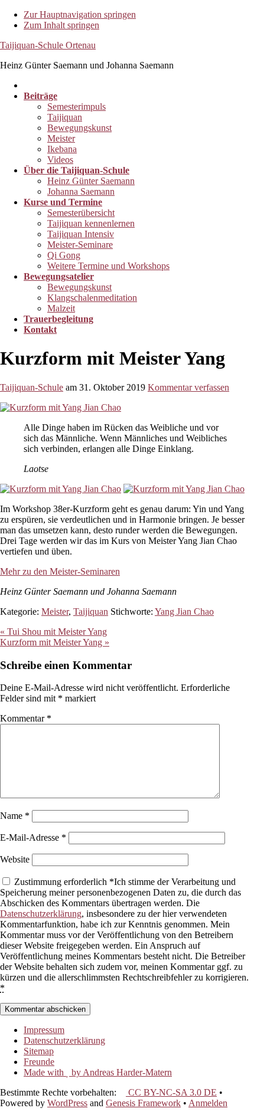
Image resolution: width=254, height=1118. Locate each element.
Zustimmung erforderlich (124, 935)
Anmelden (207, 1103)
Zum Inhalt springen (61, 25)
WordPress (67, 1103)
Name (15, 816)
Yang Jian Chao (184, 611)
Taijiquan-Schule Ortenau (48, 45)
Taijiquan (90, 611)
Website (15, 859)
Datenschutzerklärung (41, 914)
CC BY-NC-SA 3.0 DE (171, 1092)
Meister (55, 611)
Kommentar (25, 718)
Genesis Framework (143, 1103)
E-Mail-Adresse (33, 837)
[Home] (27, 85)
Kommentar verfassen (188, 387)
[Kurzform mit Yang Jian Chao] (60, 407)
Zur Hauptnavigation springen (80, 14)
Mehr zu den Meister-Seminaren (60, 571)
